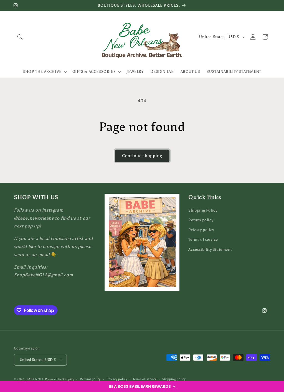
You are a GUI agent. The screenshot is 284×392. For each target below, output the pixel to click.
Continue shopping (142, 155)
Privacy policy (201, 229)
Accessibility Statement (210, 249)
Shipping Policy (202, 210)
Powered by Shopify (59, 379)
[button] (142, 386)
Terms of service (203, 239)
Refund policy (90, 379)
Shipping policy (174, 379)
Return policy (200, 220)
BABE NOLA (35, 379)
